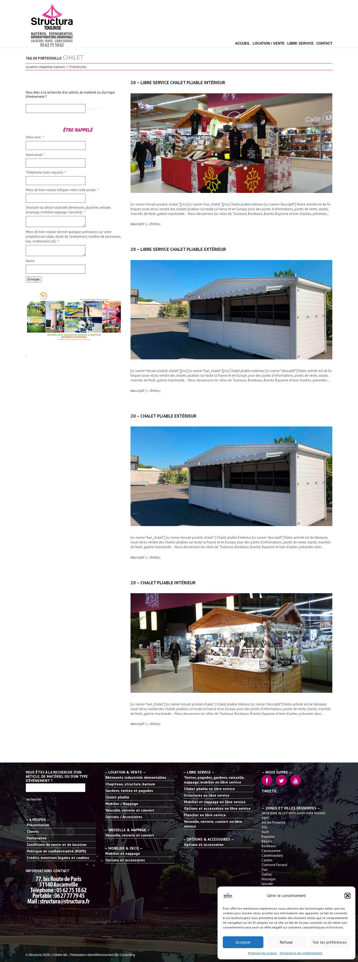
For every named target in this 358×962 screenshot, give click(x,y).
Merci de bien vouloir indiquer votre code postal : (62, 190)
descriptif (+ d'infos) (145, 224)
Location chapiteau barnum (45, 67)
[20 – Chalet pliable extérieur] (231, 476)
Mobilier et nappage (122, 853)
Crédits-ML (60, 954)
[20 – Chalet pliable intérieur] (231, 643)
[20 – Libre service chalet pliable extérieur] (231, 310)
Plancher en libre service (205, 815)
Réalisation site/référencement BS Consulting (102, 954)
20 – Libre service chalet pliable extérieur (178, 249)
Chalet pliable (117, 797)
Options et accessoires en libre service (217, 808)
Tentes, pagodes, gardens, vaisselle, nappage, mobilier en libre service (214, 780)
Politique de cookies (262, 953)
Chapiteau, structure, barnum (130, 784)
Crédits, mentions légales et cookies (58, 857)
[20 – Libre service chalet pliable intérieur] (231, 143)
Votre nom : (35, 137)
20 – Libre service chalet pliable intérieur (178, 82)
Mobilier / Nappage (121, 803)
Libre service (300, 43)
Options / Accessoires (123, 816)
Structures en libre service (206, 795)
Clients (33, 831)
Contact (324, 43)
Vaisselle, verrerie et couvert (129, 810)
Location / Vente (269, 43)
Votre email (35, 155)
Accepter (243, 942)
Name (30, 261)
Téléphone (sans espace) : (46, 172)
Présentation (38, 825)
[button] (347, 895)
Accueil (242, 43)
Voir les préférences (330, 942)
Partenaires (37, 838)
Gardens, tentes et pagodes (129, 790)
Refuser (286, 942)
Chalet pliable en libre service (209, 788)
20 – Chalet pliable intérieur (163, 583)
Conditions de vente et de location (56, 844)
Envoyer (34, 279)
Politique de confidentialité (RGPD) (56, 851)
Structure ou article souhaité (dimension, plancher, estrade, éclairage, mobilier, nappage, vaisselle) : (68, 209)
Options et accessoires (125, 860)
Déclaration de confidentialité (301, 953)
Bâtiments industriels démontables (135, 777)
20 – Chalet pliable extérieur (163, 416)
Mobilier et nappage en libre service (215, 801)
